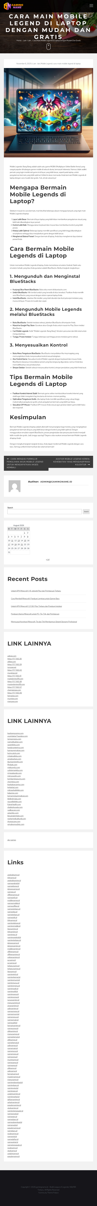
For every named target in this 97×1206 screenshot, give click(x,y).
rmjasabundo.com (14, 773)
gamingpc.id (12, 934)
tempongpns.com (14, 739)
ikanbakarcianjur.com (15, 784)
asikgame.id (12, 1071)
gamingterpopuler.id (15, 1111)
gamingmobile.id (13, 926)
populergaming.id (14, 1105)
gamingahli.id (12, 991)
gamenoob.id (12, 1125)
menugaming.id (13, 1003)
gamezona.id (12, 1057)
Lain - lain (36, 63)
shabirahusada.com (15, 807)
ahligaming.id (12, 1031)
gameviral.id (12, 1136)
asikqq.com (11, 656)
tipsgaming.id (12, 929)
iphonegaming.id (13, 946)
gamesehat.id (12, 1142)
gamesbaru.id (12, 1119)
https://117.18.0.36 (14, 659)
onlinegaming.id (13, 957)
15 (25, 541)
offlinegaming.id (13, 954)
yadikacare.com (13, 810)
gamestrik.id (12, 917)
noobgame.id (12, 1148)
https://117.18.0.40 (14, 693)
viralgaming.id (12, 1108)
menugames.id (13, 1034)
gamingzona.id (13, 997)
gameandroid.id (13, 883)
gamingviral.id (12, 1088)
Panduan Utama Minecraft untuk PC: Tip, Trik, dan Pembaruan (35, 614)
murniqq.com (12, 698)
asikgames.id (12, 1045)
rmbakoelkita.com (14, 756)
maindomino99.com (15, 678)
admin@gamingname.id (56, 481)
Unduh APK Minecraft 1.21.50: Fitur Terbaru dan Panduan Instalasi (36, 606)
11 (12, 541)
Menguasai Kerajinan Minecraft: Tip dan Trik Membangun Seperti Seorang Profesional (44, 621)
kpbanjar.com (12, 793)
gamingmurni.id (13, 980)
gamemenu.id (12, 1054)
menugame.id (12, 1079)
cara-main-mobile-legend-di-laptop (67, 63)
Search (10, 507)
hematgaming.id (13, 1025)
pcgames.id (11, 963)
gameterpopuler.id (14, 1145)
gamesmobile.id (13, 903)
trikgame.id (11, 877)
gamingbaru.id (13, 1085)
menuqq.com (12, 701)
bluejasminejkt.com (15, 762)
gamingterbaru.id (14, 940)
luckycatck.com (13, 753)
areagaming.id (13, 1005)
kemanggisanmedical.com (17, 796)
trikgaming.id (12, 931)
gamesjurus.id (13, 1017)
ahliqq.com (11, 661)
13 (19, 541)
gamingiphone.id (13, 923)
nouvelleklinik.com (14, 801)
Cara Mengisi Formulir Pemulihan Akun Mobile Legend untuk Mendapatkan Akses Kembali (25, 463)
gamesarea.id (12, 1062)
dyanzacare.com (13, 821)
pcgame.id (11, 960)
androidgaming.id (14, 880)
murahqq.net (12, 673)
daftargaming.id (13, 1099)
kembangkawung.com (16, 779)
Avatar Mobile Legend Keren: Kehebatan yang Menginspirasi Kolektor (71, 462)
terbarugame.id (13, 966)
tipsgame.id (11, 971)
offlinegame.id (12, 951)
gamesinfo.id (12, 897)
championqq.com (14, 690)
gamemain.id (12, 1048)
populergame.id (13, 1156)
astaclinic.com (13, 813)
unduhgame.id (13, 1153)
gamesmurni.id (13, 1014)
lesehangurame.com (15, 733)
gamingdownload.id (15, 1082)
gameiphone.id (13, 886)
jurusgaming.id (13, 1000)
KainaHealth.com (14, 804)
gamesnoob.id (12, 1113)
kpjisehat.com (12, 787)
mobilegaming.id (13, 949)
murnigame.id (12, 1059)
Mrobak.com (12, 764)
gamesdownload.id (14, 1122)
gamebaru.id (12, 1131)
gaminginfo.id (12, 974)
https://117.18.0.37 (14, 687)
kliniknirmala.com (14, 798)
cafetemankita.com (15, 770)
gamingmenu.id (13, 985)
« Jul (47, 559)
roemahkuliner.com (15, 742)
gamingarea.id (13, 994)
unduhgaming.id (13, 1094)
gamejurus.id (12, 1051)
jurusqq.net (11, 667)
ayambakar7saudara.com (17, 736)
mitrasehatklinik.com (15, 790)
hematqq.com (12, 695)
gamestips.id (12, 912)
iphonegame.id (13, 943)
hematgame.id (13, 1074)
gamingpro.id (12, 1091)
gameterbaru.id (13, 914)
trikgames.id (12, 920)
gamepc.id (11, 892)
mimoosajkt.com (14, 776)
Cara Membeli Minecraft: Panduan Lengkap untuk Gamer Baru (35, 598)
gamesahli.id (12, 1022)
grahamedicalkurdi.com (16, 818)
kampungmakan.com (15, 750)
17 (9, 545)
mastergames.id (13, 1077)
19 (15, 545)
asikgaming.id (12, 1008)
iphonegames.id (13, 889)
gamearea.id (12, 1065)
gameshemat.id (13, 1037)
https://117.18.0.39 (14, 664)
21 (22, 545)
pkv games (11, 840)
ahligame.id (11, 1068)
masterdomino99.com (16, 684)
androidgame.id (13, 875)
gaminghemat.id (13, 977)
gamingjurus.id (13, 983)
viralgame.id (12, 1150)
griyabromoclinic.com (15, 824)
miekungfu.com (13, 767)
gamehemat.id (13, 1042)
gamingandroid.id (14, 937)
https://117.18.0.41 (14, 676)
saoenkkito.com (13, 744)
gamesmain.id (12, 1020)
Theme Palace (53, 1192)
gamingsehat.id (13, 1096)
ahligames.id (12, 1040)
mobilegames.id (13, 900)
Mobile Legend (46, 63)
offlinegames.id (13, 894)
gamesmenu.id (13, 1011)
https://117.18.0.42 (14, 670)
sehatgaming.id (13, 1102)
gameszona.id (12, 1028)
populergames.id (13, 1128)
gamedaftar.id (12, 1139)
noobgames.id (12, 1133)
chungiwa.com (13, 781)
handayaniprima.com (15, 747)
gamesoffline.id (13, 906)
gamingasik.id (12, 988)
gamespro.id (12, 1116)
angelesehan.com (14, 759)
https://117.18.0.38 (14, 681)
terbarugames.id (13, 968)
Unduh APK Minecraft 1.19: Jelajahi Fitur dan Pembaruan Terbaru (36, 591)
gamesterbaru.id (13, 909)
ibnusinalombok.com (15, 816)
